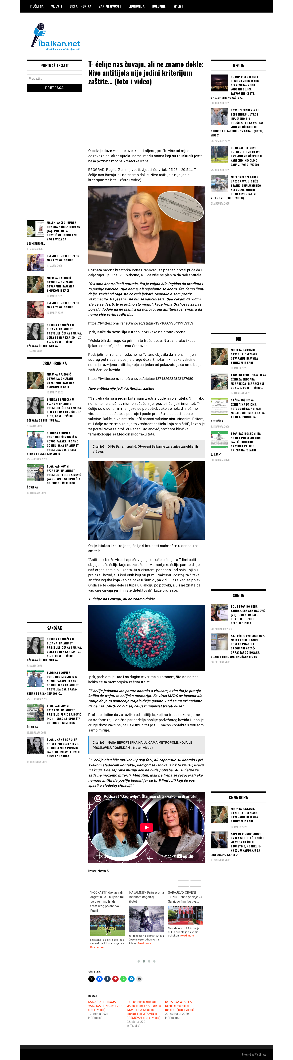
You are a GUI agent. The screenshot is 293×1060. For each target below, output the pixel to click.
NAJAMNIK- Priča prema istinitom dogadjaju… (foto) (146, 897)
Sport (178, 6)
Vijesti (56, 6)
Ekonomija (137, 6)
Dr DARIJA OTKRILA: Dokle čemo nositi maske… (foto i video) (179, 1005)
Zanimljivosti (110, 6)
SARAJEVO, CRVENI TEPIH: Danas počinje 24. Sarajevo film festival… (185, 897)
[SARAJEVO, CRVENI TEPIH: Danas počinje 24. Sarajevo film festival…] (185, 915)
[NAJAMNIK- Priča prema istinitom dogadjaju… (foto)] (146, 919)
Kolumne (159, 6)
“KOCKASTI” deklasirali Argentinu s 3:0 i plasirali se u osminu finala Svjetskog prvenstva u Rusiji (107, 902)
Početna (37, 6)
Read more (97, 947)
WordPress (260, 1054)
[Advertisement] (193, 28)
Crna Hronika (80, 6)
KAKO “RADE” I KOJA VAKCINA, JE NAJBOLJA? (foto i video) (105, 1005)
